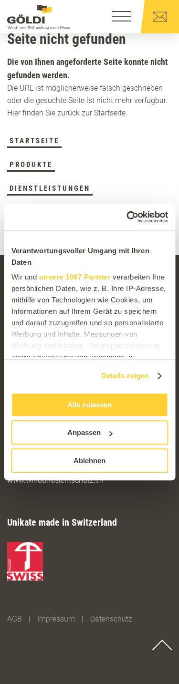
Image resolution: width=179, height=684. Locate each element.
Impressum (56, 618)
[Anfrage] (160, 16)
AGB (14, 618)
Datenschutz (111, 618)
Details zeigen (124, 376)
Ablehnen (89, 460)
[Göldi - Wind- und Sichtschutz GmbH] (38, 17)
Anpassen (84, 432)
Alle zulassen (89, 405)
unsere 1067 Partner (74, 277)
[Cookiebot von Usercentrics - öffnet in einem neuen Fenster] (127, 217)
